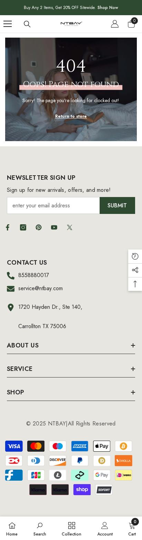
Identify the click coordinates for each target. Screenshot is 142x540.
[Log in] (115, 24)
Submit (117, 205)
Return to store (71, 116)
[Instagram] (23, 227)
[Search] (27, 24)
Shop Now (108, 7)
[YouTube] (54, 227)
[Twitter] (69, 227)
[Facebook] (7, 227)
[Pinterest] (38, 227)
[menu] (7, 24)
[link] (40, 528)
